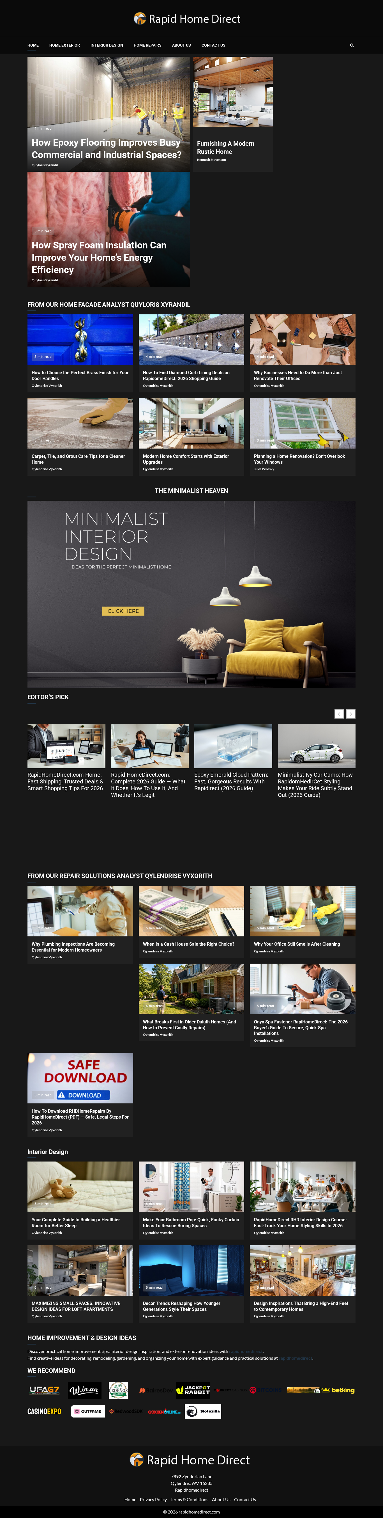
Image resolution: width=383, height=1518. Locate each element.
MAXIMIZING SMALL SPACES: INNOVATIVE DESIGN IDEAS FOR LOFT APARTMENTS (80, 1270)
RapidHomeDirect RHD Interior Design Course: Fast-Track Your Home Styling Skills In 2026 (303, 1187)
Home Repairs (147, 45)
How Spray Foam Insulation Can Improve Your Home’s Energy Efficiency (99, 257)
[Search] (352, 45)
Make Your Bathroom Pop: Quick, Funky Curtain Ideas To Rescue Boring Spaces (191, 1187)
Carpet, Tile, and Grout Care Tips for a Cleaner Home (80, 423)
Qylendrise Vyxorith (47, 385)
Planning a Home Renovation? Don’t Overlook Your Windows (303, 423)
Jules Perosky (264, 469)
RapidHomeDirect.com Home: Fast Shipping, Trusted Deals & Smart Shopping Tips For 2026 (65, 781)
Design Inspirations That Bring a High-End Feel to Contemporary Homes (303, 1270)
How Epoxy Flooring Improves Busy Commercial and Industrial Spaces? (108, 114)
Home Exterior (64, 45)
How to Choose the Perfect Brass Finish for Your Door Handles (80, 339)
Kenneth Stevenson (211, 159)
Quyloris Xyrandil (45, 165)
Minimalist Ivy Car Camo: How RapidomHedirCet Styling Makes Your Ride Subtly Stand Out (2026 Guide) (315, 784)
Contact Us (213, 45)
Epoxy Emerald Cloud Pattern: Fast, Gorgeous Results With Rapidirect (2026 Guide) (231, 781)
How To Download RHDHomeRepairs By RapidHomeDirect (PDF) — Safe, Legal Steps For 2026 (80, 1078)
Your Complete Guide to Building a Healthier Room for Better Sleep (80, 1187)
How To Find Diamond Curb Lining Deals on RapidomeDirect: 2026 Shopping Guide (191, 339)
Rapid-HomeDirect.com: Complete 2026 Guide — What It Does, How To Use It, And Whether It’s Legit (148, 784)
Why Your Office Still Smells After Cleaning (303, 911)
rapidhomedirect (295, 1358)
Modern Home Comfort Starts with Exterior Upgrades (191, 423)
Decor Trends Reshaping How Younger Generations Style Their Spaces (191, 1270)
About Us (181, 45)
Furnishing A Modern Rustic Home (233, 92)
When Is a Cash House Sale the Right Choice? (191, 911)
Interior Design (107, 45)
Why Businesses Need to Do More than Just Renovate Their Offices (303, 339)
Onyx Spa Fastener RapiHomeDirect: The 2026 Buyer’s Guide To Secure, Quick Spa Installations (303, 989)
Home (33, 45)
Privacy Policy (153, 1499)
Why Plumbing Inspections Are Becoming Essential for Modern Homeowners (80, 911)
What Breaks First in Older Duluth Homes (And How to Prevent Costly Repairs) (191, 989)
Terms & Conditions (189, 1499)
